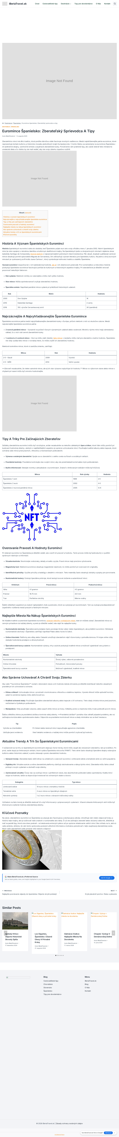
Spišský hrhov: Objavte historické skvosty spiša (13, 937)
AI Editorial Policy (59, 1134)
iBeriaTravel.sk (10, 136)
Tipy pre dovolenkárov (83, 4)
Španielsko (15, 126)
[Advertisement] (59, 21)
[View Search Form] (115, 4)
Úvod (37, 4)
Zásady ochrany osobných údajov (69, 1123)
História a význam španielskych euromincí (19, 217)
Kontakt (107, 4)
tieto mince (57, 338)
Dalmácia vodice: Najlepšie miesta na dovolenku (73, 937)
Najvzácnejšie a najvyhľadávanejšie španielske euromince (25, 219)
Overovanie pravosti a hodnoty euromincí (18, 224)
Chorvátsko (48, 984)
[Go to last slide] (5, 933)
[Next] (113, 933)
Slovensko (48, 988)
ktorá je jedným (36, 254)
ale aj (54, 265)
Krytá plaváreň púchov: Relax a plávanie (101, 892)
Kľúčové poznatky (10, 235)
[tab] (55, 955)
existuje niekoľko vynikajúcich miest (61, 621)
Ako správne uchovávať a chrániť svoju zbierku (20, 229)
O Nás (98, 4)
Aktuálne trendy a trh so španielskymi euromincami (22, 232)
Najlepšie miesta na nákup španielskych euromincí (22, 227)
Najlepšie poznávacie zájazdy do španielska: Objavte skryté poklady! (29, 892)
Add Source (108, 1132)
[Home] (3, 123)
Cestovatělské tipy (50, 4)
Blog (86, 984)
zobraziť (28, 213)
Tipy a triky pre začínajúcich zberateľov (18, 222)
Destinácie (6, 126)
